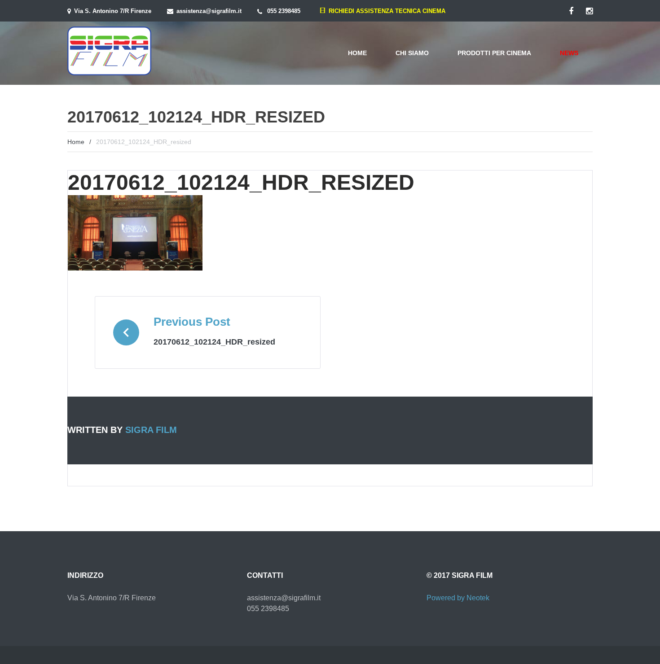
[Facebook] (571, 11)
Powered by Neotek (458, 598)
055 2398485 (283, 11)
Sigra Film (151, 430)
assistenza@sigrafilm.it (209, 11)
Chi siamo (412, 53)
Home (357, 53)
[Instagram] (589, 11)
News (569, 53)
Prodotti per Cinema (494, 53)
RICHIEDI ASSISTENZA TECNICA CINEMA (385, 11)
